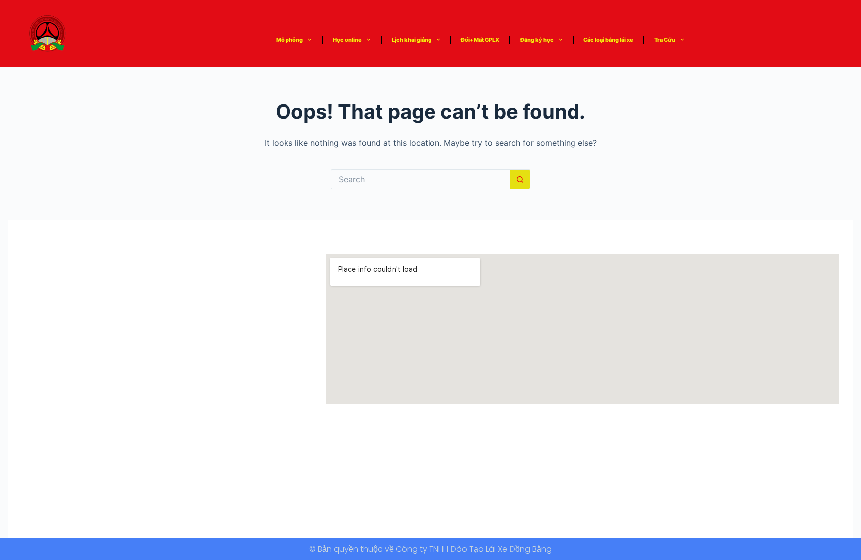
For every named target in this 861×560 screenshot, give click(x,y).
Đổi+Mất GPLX (480, 39)
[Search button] (520, 179)
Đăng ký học (537, 39)
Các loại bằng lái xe (608, 39)
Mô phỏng (289, 39)
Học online (347, 39)
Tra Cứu (664, 39)
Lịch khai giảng (411, 39)
